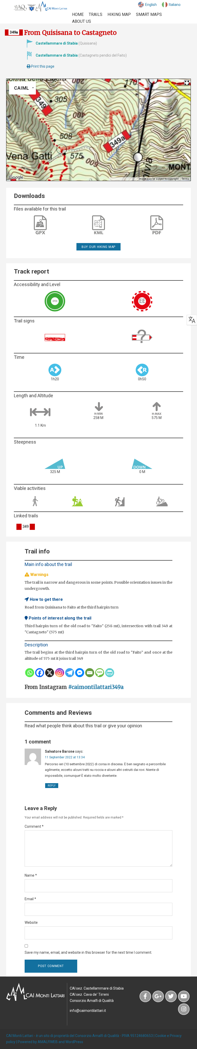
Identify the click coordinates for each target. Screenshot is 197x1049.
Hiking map (119, 14)
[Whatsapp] (29, 672)
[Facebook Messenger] (79, 672)
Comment (34, 826)
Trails (95, 14)
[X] (49, 672)
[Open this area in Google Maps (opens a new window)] (16, 177)
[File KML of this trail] (98, 225)
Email (30, 899)
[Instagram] (59, 672)
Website (31, 922)
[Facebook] (39, 672)
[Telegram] (69, 672)
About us (81, 21)
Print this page (42, 66)
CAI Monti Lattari (19, 1036)
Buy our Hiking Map (98, 247)
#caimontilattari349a (96, 687)
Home (78, 14)
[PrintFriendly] (109, 672)
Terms (185, 178)
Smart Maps (149, 14)
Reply (52, 785)
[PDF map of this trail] (156, 225)
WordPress (74, 1042)
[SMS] (99, 672)
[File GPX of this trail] (40, 225)
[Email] (89, 672)
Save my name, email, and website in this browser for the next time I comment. (88, 952)
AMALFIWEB (48, 1042)
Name (31, 875)
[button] (61, 149)
